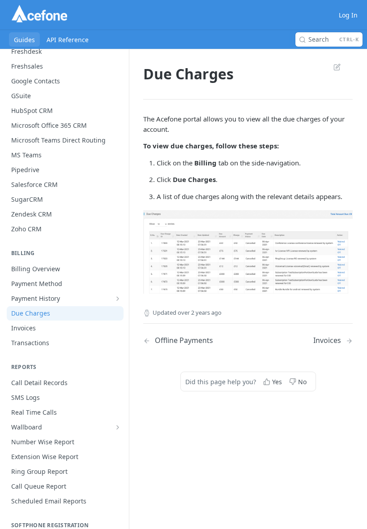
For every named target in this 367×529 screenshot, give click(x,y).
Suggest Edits (332, 66)
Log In (348, 15)
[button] (248, 251)
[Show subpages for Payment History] (117, 298)
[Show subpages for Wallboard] (117, 427)
